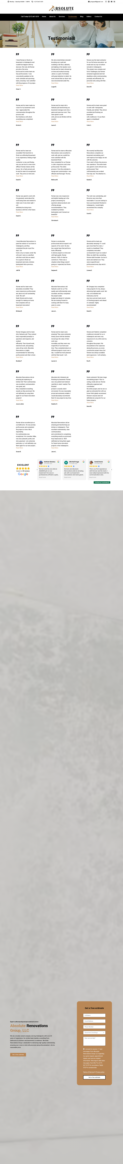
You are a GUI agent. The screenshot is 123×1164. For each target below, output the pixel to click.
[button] (111, 469)
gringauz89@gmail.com (96, 1)
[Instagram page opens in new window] (109, 1)
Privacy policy (100, 1072)
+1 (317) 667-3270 (38, 1)
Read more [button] (42, 477)
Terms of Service (88, 1072)
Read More (54, 83)
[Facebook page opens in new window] (106, 1)
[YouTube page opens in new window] (111, 1)
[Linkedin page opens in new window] (114, 1)
